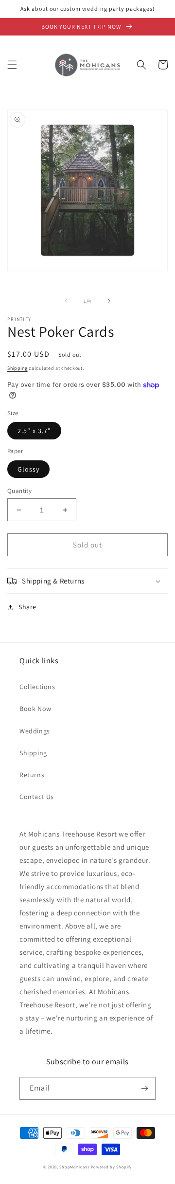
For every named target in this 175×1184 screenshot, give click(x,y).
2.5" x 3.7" (34, 430)
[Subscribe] (144, 1088)
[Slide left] (66, 300)
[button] (12, 64)
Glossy (28, 469)
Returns (31, 774)
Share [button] (27, 606)
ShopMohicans (74, 1166)
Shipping (17, 368)
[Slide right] (109, 300)
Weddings (34, 731)
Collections (37, 686)
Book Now (35, 708)
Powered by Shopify (111, 1166)
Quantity (19, 491)
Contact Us (36, 796)
